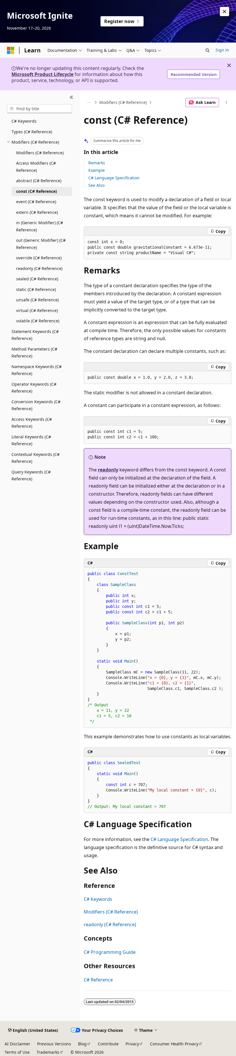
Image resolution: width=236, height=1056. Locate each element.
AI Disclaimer (17, 1044)
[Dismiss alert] (224, 11)
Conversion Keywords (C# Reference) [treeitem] (36, 405)
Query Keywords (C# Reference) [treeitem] (31, 475)
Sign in (222, 50)
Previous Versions (54, 1044)
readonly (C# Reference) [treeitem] (39, 268)
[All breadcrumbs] (89, 102)
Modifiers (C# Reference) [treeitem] (40, 152)
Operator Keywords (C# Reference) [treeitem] (34, 387)
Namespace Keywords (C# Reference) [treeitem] (37, 370)
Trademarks (48, 1052)
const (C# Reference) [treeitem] (36, 191)
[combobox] (39, 108)
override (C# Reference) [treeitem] (39, 257)
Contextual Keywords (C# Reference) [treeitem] (36, 458)
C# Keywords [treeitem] (24, 121)
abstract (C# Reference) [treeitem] (38, 180)
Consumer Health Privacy (174, 1044)
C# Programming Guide (110, 952)
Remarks (96, 162)
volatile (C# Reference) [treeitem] (37, 321)
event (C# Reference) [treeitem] (36, 201)
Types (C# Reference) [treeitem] (32, 131)
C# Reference (98, 980)
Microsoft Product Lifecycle (42, 74)
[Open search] (207, 50)
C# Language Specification (114, 177)
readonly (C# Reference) (110, 924)
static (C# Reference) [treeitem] (36, 289)
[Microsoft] (10, 50)
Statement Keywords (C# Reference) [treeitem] (35, 335)
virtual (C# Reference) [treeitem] (37, 310)
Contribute (108, 1044)
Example (96, 170)
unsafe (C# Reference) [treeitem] (37, 299)
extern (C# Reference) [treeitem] (37, 212)
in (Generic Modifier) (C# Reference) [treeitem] (39, 226)
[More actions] (226, 102)
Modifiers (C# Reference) (123, 102)
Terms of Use (17, 1052)
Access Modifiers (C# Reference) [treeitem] (36, 166)
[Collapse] (71, 97)
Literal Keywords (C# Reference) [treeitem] (31, 440)
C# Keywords (98, 899)
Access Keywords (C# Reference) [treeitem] (32, 422)
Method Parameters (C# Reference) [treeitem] (34, 352)
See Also (96, 185)
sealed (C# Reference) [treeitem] (37, 278)
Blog (82, 1044)
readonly (108, 470)
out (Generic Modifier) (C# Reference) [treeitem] (41, 243)
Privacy (132, 1044)
